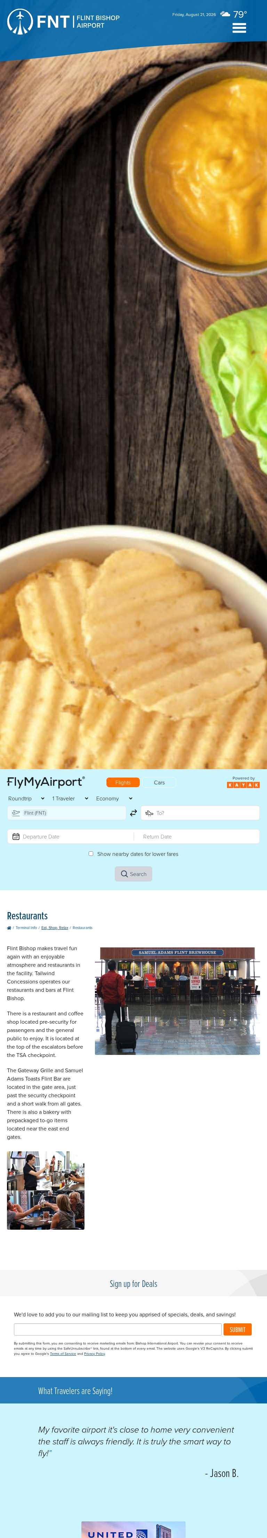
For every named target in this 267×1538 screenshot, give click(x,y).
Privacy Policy (94, 1353)
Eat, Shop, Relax (54, 927)
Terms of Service (63, 1353)
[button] (239, 28)
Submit (237, 1329)
